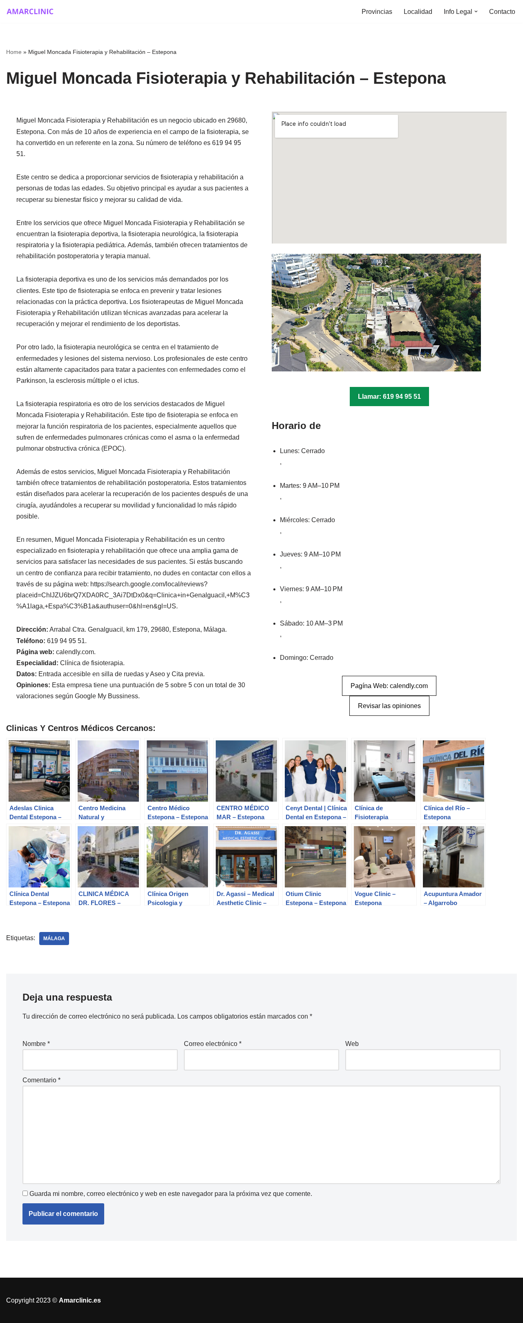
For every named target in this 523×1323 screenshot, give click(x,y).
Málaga (54, 938)
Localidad (418, 11)
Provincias (377, 11)
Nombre (36, 1043)
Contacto (502, 11)
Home (14, 52)
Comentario (41, 1080)
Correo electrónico (212, 1043)
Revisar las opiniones (389, 705)
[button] (476, 11)
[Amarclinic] (30, 11)
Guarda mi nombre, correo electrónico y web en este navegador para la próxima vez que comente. (170, 1193)
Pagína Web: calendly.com (389, 685)
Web (352, 1043)
